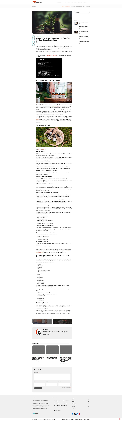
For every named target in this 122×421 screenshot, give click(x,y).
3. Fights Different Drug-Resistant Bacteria (46, 66)
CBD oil (37, 119)
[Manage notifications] (120, 419)
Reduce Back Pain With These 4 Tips (61, 400)
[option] (39, 353)
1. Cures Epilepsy (42, 64)
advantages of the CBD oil (52, 55)
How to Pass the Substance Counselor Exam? (59, 409)
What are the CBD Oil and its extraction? (44, 62)
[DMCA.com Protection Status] (35, 413)
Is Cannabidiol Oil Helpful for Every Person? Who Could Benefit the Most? (49, 75)
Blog (67, 419)
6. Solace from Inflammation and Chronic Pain (46, 70)
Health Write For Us (79, 419)
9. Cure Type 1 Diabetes (43, 73)
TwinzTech (54, 419)
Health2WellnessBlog (46, 419)
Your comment (36, 372)
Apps (80, 399)
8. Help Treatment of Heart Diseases (45, 72)
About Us (63, 419)
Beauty (80, 401)
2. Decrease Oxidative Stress (43, 65)
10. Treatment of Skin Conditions (45, 74)
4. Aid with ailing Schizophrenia (44, 67)
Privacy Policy (87, 419)
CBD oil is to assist (41, 149)
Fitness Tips (39, 320)
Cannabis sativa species (54, 106)
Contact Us (71, 419)
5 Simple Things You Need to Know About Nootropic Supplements (61, 404)
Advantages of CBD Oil (41, 63)
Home (62, 6)
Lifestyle (56, 355)
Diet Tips (80, 406)
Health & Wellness (67, 6)
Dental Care (80, 404)
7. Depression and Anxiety (43, 71)
